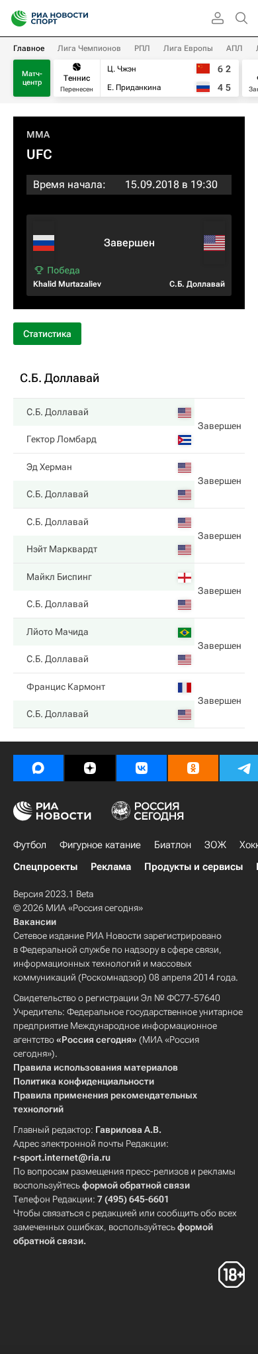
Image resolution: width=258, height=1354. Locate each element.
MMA (38, 134)
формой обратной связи (136, 1185)
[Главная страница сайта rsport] (79, 18)
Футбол (29, 845)
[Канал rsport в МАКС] (38, 768)
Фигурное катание (100, 845)
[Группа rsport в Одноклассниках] (193, 768)
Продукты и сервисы (193, 867)
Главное (28, 48)
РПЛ (142, 48)
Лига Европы (188, 48)
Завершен (219, 425)
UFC (39, 154)
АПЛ (234, 48)
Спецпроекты (45, 867)
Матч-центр (32, 78)
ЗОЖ (215, 845)
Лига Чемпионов (89, 48)
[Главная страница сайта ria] (15, 18)
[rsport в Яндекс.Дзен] (90, 768)
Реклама (111, 867)
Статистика (47, 333)
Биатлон (172, 845)
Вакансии (34, 921)
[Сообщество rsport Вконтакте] (141, 768)
